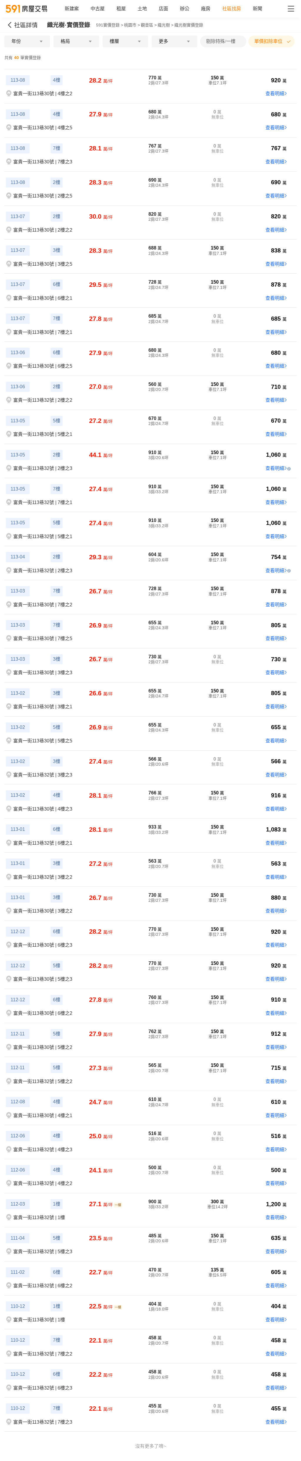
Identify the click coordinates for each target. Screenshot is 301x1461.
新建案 (72, 8)
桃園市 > (132, 25)
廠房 (205, 8)
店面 (163, 8)
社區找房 (231, 8)
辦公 (184, 8)
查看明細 (274, 93)
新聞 (257, 8)
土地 (142, 8)
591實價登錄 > (109, 25)
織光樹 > (165, 25)
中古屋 (98, 8)
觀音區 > (149, 25)
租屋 (121, 8)
